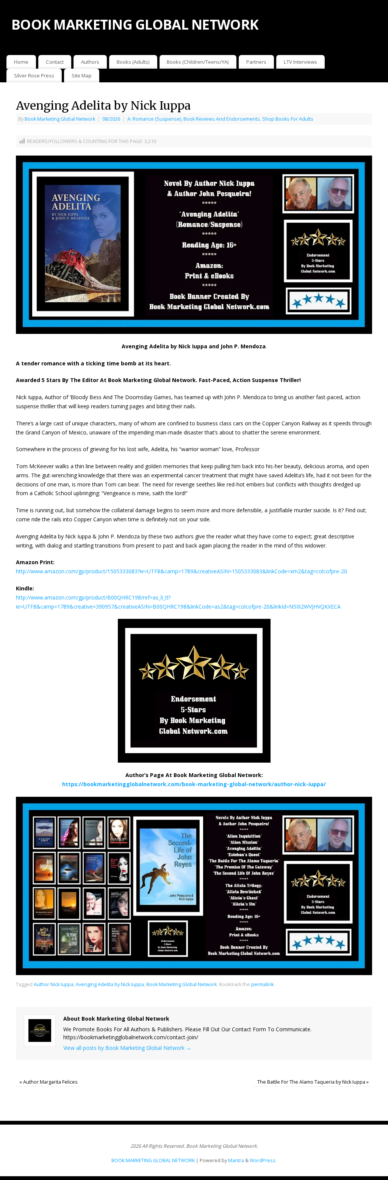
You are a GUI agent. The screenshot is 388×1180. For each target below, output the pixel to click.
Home (21, 61)
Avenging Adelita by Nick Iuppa (110, 984)
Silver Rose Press (34, 75)
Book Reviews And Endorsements (221, 119)
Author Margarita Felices (48, 1082)
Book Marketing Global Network (60, 119)
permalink (262, 984)
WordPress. (263, 1160)
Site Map (82, 75)
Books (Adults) (133, 61)
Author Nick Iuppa (54, 984)
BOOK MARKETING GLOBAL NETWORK (134, 24)
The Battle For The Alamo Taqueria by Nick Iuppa (313, 1082)
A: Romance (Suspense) (154, 119)
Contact (55, 61)
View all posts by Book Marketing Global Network (127, 1047)
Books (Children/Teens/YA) (198, 61)
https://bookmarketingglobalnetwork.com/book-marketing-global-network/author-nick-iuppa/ (194, 784)
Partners (256, 61)
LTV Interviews (300, 61)
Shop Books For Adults (287, 119)
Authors (90, 61)
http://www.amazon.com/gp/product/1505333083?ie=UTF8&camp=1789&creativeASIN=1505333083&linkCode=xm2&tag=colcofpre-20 (181, 571)
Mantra (236, 1160)
